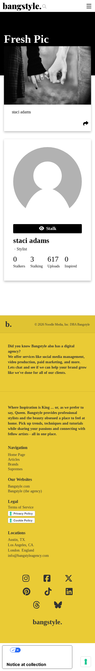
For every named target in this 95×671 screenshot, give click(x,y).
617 (53, 259)
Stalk (50, 228)
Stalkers (19, 266)
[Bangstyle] (22, 7)
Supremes (15, 469)
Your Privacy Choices (42, 650)
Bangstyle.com (19, 486)
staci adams (21, 112)
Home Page (16, 455)
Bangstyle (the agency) (25, 491)
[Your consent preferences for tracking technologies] (86, 662)
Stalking (36, 266)
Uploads (54, 266)
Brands (13, 464)
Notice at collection (26, 664)
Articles (14, 459)
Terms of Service (21, 507)
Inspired (71, 266)
